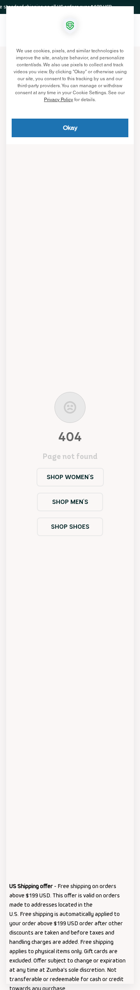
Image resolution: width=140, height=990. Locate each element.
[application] (70, 495)
